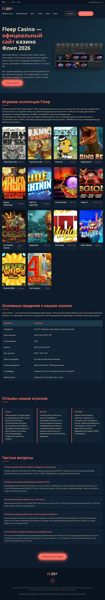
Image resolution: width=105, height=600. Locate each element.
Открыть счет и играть (53, 556)
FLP (7, 8)
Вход (18, 2)
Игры (48, 13)
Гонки (40, 13)
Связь (55, 13)
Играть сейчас (12, 83)
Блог (32, 13)
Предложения (21, 13)
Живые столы (7, 13)
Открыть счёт (85, 13)
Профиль (70, 13)
